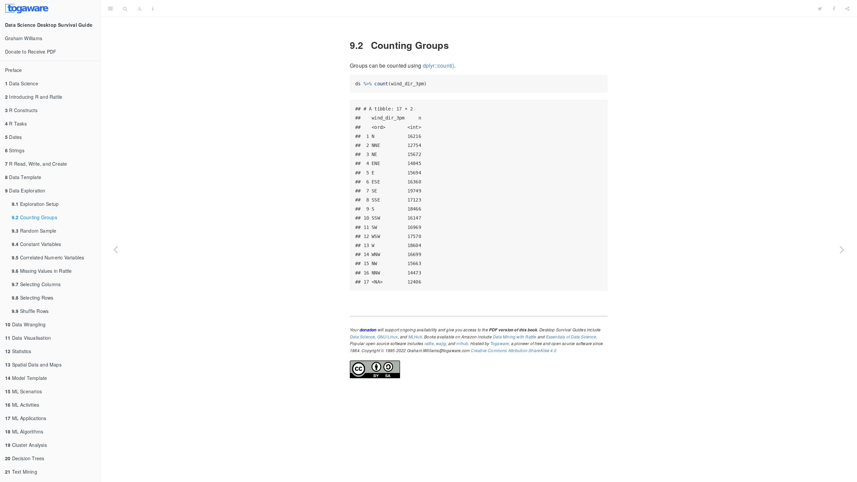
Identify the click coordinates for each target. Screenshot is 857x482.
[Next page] (842, 249)
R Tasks (16, 123)
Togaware (499, 343)
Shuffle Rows (30, 311)
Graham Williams (23, 38)
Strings (14, 150)
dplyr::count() (439, 65)
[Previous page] (115, 249)
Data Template (23, 177)
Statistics (18, 351)
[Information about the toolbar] (153, 8)
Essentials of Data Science (571, 336)
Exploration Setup (35, 203)
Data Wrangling (25, 324)
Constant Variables (36, 244)
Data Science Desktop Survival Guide (486, 8)
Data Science (21, 83)
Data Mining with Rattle (515, 336)
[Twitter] (820, 8)
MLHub (415, 336)
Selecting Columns (36, 284)
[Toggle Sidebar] (110, 8)
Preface (13, 70)
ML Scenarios (23, 391)
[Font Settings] (139, 8)
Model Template (26, 378)
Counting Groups (34, 217)
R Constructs (21, 110)
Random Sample (34, 230)
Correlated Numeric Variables (48, 257)
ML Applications (26, 418)
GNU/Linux (387, 336)
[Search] (125, 8)
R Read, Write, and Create (36, 163)
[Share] (847, 8)
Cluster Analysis (26, 444)
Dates (13, 137)
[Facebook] (834, 8)
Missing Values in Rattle (42, 270)
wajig (441, 343)
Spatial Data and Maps (33, 364)
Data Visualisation (28, 337)
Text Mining (21, 471)
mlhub (462, 343)
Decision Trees (24, 458)
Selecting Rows (33, 297)
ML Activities (22, 404)
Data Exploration (25, 190)
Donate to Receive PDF (30, 51)
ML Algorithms (24, 431)
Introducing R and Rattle (33, 96)
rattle (429, 343)
